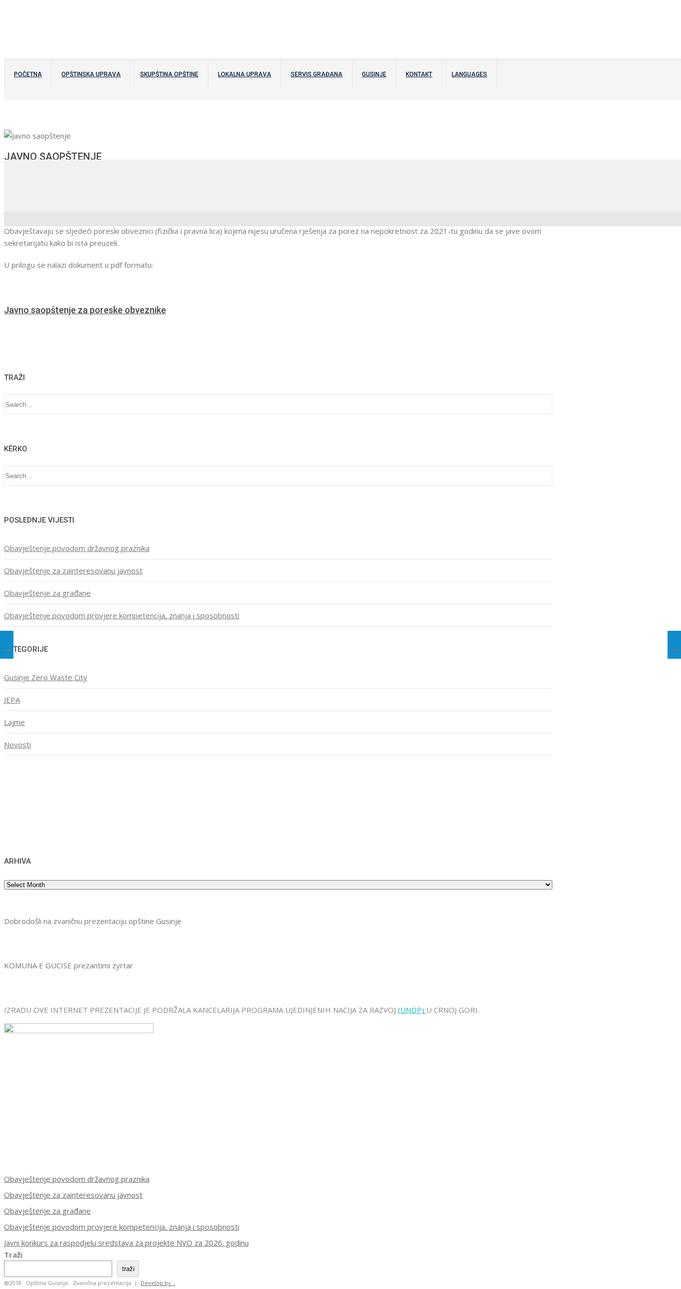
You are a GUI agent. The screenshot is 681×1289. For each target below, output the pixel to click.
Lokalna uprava (244, 74)
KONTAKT (419, 74)
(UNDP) (412, 1010)
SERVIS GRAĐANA (316, 74)
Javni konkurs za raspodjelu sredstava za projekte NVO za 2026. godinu (126, 1243)
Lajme (14, 722)
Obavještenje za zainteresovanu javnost (73, 570)
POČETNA (28, 74)
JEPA (12, 700)
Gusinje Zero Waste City (45, 677)
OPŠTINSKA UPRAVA (91, 74)
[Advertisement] (35, 804)
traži (128, 1269)
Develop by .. (158, 1283)
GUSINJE (374, 74)
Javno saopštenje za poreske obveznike (85, 310)
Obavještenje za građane (47, 593)
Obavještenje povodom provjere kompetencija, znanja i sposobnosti (121, 615)
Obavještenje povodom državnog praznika (77, 548)
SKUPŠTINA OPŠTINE (169, 74)
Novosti (17, 744)
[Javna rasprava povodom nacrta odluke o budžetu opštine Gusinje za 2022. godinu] (6, 645)
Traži (13, 1255)
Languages (469, 74)
